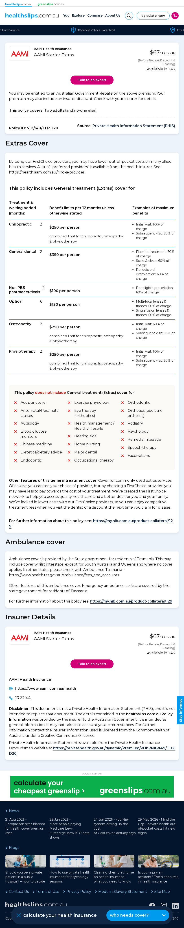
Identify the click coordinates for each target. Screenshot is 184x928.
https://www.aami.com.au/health (45, 688)
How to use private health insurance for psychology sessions (70, 876)
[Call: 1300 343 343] (175, 15)
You (66, 15)
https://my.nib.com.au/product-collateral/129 (131, 601)
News (14, 811)
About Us (112, 15)
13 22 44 (23, 698)
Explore (78, 15)
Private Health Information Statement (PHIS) (133, 126)
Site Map (162, 891)
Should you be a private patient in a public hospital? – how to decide (25, 876)
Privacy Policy (78, 891)
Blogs (14, 848)
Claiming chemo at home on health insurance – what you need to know (114, 876)
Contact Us (19, 891)
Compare (95, 15)
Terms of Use (47, 891)
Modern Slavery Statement (122, 891)
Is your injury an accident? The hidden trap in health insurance (158, 876)
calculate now (153, 16)
